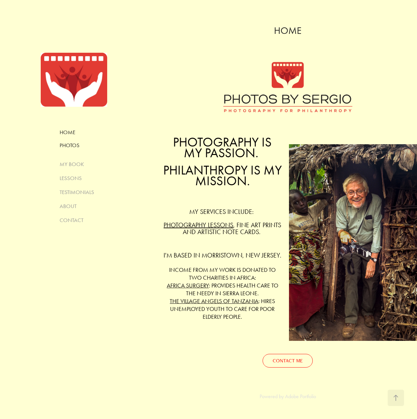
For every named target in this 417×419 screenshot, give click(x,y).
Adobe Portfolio (300, 396)
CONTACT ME (288, 360)
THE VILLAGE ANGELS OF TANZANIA (214, 301)
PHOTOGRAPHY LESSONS (198, 225)
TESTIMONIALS (77, 192)
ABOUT (68, 206)
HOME (67, 132)
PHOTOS (69, 145)
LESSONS (71, 178)
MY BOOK (72, 164)
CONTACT (71, 220)
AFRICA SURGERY (188, 285)
